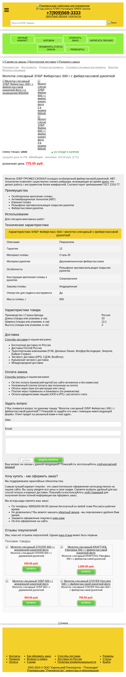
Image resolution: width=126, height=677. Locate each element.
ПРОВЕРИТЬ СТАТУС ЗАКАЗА (51, 48)
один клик (58, 518)
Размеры (108, 656)
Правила (14, 659)
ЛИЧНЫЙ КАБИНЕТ (22, 39)
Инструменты (29, 67)
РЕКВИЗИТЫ (77, 49)
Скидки (31, 662)
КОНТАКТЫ (75, 16)
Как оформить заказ (39, 656)
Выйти (107, 662)
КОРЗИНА (48, 40)
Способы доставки (16, 339)
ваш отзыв (65, 535)
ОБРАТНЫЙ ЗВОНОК (56, 16)
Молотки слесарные (13, 70)
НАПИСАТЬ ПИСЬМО (101, 40)
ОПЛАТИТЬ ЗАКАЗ (75, 39)
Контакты (14, 656)
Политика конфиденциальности (77, 662)
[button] (121, 672)
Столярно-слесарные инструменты (86, 67)
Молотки (113, 67)
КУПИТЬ (31, 568)
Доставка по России (70, 659)
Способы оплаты (15, 377)
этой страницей (93, 492)
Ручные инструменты (51, 67)
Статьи (107, 659)
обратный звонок (68, 512)
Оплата (13, 662)
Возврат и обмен (37, 659)
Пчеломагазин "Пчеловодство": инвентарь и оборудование (63, 670)
